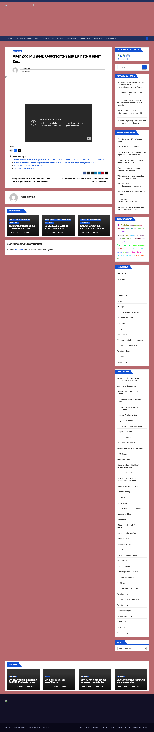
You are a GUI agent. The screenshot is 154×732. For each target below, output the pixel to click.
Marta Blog (121, 519)
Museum (128, 231)
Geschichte (121, 273)
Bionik (124, 252)
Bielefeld (128, 252)
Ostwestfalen (136, 252)
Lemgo (143, 238)
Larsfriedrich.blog (124, 514)
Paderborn (140, 249)
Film (118, 225)
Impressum (85, 38)
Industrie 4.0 (126, 238)
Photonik (139, 231)
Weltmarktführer (124, 245)
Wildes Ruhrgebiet (124, 633)
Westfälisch (125, 225)
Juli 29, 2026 (87, 686)
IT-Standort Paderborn (138, 245)
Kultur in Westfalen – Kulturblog (129, 508)
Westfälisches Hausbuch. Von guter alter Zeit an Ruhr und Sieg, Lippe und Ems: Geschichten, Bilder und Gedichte (59, 160)
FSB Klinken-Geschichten (24, 168)
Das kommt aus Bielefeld (127, 443)
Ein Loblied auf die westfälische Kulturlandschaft (55, 682)
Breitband (136, 225)
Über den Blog (112, 38)
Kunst (47, 219)
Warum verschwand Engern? (128, 147)
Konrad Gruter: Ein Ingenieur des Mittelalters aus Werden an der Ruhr (93, 228)
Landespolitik (122, 296)
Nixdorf (119, 231)
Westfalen (121, 228)
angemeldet (19, 250)
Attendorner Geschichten (126, 386)
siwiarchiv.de (122, 561)
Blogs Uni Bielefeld (124, 432)
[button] (143, 38)
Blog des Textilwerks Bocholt (128, 415)
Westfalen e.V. (122, 594)
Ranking (132, 235)
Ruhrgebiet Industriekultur (127, 555)
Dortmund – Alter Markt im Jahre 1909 (28, 165)
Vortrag (135, 231)
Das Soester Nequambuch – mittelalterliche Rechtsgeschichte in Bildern (130, 113)
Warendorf (120, 249)
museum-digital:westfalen (127, 533)
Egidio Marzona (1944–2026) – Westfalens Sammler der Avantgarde (58, 228)
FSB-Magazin (122, 454)
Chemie (132, 225)
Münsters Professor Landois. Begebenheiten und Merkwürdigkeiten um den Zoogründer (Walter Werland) (55, 163)
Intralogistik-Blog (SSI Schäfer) (129, 486)
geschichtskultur (123, 459)
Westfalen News (123, 351)
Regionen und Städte (125, 318)
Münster (127, 235)
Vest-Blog (121, 583)
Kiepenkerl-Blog (123, 492)
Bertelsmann (129, 228)
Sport (119, 329)
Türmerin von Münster (125, 577)
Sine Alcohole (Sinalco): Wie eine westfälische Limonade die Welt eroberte (130, 103)
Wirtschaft (121, 357)
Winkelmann (120, 258)
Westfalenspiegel (124, 611)
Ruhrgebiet (119, 252)
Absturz (132, 238)
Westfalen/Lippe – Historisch (128, 599)
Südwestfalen (139, 255)
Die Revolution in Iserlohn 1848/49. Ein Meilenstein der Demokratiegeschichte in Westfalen (130, 85)
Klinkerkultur (122, 497)
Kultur (119, 284)
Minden (135, 228)
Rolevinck (26, 68)
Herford (135, 242)
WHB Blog (121, 627)
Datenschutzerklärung (27, 38)
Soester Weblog (123, 566)
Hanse (123, 232)
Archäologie (120, 242)
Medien (120, 301)
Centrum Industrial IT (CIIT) (127, 437)
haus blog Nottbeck (124, 473)
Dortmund (138, 238)
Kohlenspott (122, 503)
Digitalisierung (128, 242)
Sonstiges (121, 323)
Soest (140, 225)
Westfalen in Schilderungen (127, 345)
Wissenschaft (17, 51)
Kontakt (98, 38)
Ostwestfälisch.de (124, 544)
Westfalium (121, 622)
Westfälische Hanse (125, 616)
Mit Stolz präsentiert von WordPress (16, 727)
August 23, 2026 (17, 686)
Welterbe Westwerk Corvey (127, 588)
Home (10, 38)
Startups (140, 228)
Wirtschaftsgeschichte (126, 255)
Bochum (133, 248)
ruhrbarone (121, 550)
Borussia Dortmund (139, 235)
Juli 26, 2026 (123, 686)
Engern (132, 231)
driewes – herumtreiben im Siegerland (131, 448)
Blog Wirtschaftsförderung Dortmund (131, 426)
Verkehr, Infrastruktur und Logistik (130, 340)
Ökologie (120, 307)
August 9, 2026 (52, 686)
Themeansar (45, 727)
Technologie (122, 334)
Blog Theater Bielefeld (126, 421)
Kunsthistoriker (128, 248)
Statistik (119, 238)
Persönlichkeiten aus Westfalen (20, 219)
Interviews (121, 279)
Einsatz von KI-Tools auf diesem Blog (59, 38)
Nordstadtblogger (124, 538)
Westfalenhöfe (122, 605)
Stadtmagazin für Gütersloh (127, 572)
